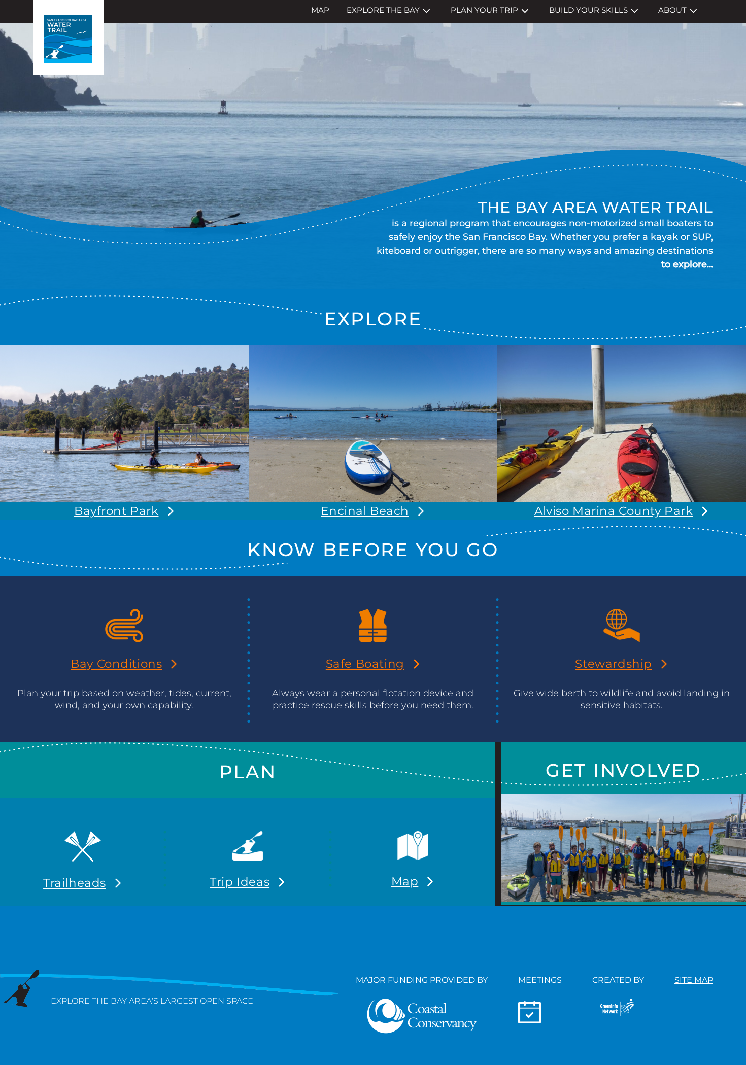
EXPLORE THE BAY (383, 10)
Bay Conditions (116, 664)
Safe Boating (365, 664)
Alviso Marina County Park (613, 511)
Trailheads (74, 883)
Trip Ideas (239, 882)
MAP (320, 10)
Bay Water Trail (68, 37)
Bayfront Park (116, 511)
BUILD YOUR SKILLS (588, 10)
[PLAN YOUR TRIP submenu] (525, 11)
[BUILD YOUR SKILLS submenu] (634, 11)
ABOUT (672, 10)
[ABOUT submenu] (693, 11)
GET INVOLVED (623, 770)
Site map (693, 980)
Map (405, 881)
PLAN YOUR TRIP (484, 10)
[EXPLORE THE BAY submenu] (426, 11)
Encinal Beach (365, 511)
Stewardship (613, 664)
